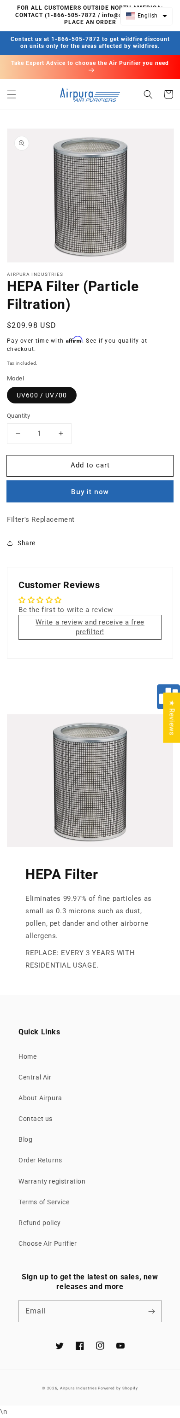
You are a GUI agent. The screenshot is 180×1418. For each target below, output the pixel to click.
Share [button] (27, 543)
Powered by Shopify (118, 1388)
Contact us (35, 1118)
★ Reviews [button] (172, 717)
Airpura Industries (78, 1388)
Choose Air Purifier (47, 1243)
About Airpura (40, 1098)
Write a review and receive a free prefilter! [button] (90, 627)
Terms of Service (44, 1202)
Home (27, 1056)
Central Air (35, 1077)
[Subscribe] (151, 1311)
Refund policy (39, 1222)
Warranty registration (52, 1181)
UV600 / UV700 (42, 395)
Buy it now (90, 492)
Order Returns (40, 1160)
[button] (11, 94)
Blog (25, 1139)
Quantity (18, 415)
